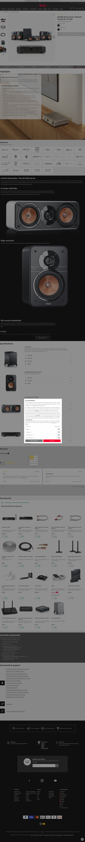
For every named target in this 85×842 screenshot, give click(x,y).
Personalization (29, 434)
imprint (26, 423)
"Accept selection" (28, 419)
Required (28, 426)
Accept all (51, 440)
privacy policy (53, 422)
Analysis (27, 429)
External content (29, 437)
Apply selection (34, 440)
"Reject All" (37, 410)
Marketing (28, 432)
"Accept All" (38, 414)
